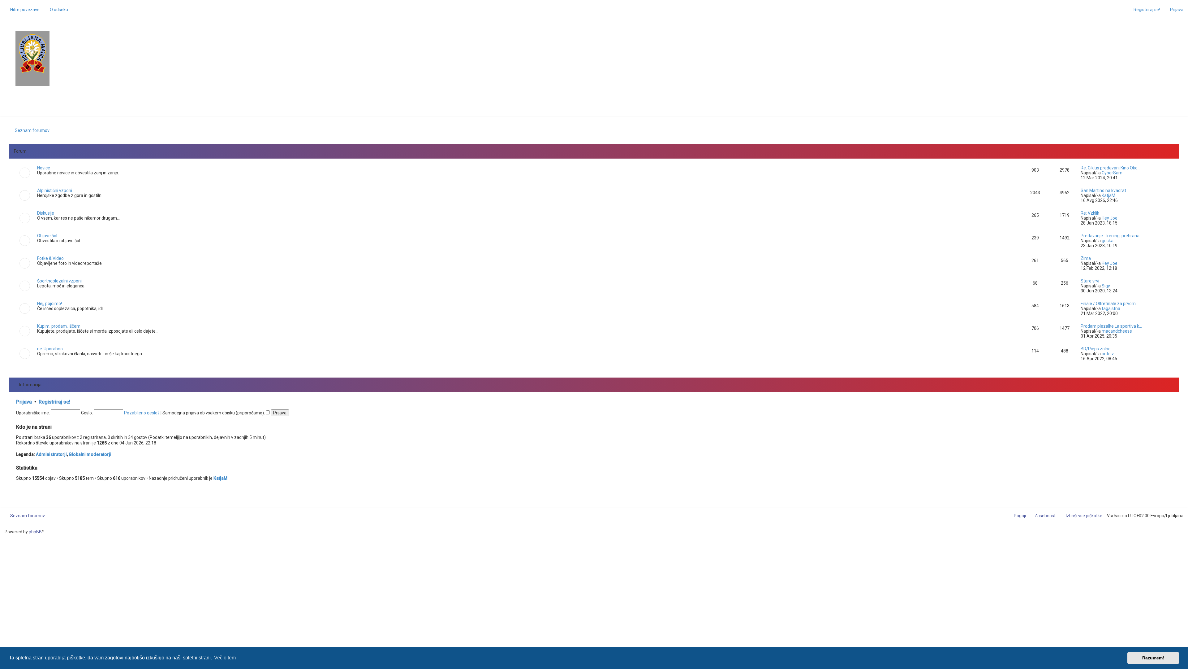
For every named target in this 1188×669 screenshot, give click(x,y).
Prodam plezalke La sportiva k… (1111, 326)
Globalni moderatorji (90, 454)
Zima (1086, 258)
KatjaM (1108, 195)
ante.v (1108, 353)
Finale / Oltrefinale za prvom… (1109, 303)
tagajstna (1111, 308)
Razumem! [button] (1153, 657)
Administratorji (51, 454)
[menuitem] (56, 9)
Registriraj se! (54, 402)
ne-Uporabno (50, 348)
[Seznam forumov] (32, 53)
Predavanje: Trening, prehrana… (1111, 235)
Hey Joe (1109, 218)
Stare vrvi (1090, 280)
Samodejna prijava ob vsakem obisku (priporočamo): (214, 412)
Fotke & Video (50, 258)
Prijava (24, 402)
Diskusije (45, 213)
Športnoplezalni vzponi (59, 280)
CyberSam (1112, 172)
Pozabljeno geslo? (142, 412)
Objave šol (47, 235)
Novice (43, 167)
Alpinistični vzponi (54, 190)
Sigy (1106, 285)
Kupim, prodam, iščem (58, 326)
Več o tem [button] (225, 657)
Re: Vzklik (1090, 213)
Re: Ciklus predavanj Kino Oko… (1110, 167)
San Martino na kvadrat (1103, 190)
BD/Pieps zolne (1096, 348)
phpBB (35, 531)
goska (1107, 240)
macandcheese (1117, 331)
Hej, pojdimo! (49, 303)
